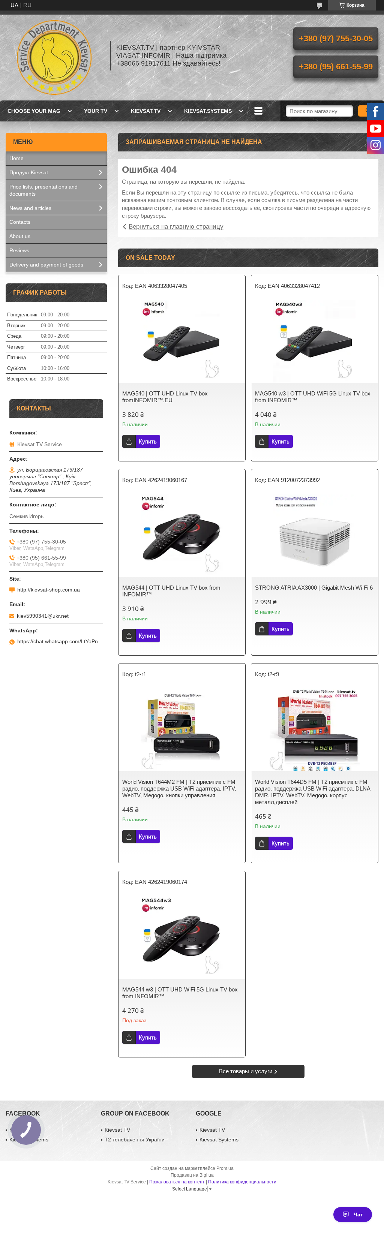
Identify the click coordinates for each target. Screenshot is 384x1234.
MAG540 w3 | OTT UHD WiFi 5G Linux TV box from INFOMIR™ (312, 396)
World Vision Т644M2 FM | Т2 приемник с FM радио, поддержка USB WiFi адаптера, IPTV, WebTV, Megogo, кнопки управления (179, 788)
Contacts (19, 222)
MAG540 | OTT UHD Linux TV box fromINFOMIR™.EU (165, 396)
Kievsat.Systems (208, 111)
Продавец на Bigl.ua (192, 1175)
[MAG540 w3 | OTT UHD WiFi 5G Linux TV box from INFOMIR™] (314, 341)
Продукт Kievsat (28, 172)
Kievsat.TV (145, 111)
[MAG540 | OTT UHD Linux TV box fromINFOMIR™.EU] (182, 341)
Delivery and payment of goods (46, 265)
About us (19, 236)
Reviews (19, 250)
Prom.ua (225, 1168)
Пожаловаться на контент (177, 1182)
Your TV (95, 111)
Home (16, 158)
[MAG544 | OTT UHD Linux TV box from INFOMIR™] (182, 535)
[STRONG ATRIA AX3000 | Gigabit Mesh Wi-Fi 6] (314, 535)
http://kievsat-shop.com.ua (48, 590)
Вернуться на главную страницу (176, 226)
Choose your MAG (34, 111)
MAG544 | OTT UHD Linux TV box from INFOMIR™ (171, 591)
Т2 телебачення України (135, 1140)
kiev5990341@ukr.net (43, 616)
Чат (358, 1215)
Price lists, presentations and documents (43, 190)
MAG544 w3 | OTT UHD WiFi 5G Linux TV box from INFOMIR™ (180, 992)
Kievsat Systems (219, 1140)
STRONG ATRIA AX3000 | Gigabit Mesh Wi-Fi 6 (314, 587)
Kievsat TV (117, 1130)
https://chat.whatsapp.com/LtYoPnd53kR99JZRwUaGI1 (60, 641)
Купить (148, 441)
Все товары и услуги (245, 1071)
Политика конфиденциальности (242, 1182)
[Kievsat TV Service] (54, 55)
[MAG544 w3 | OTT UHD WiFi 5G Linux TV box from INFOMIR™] (182, 937)
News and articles (30, 208)
